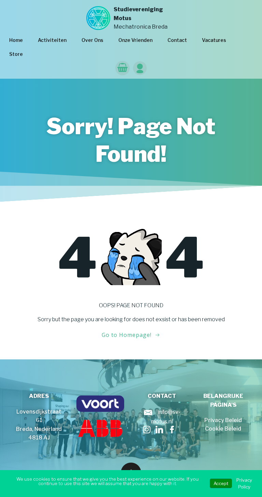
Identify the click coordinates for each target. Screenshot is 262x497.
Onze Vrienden (135, 40)
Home (16, 40)
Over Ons (92, 40)
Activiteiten (52, 40)
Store (16, 54)
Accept (221, 483)
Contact (177, 40)
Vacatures (214, 40)
